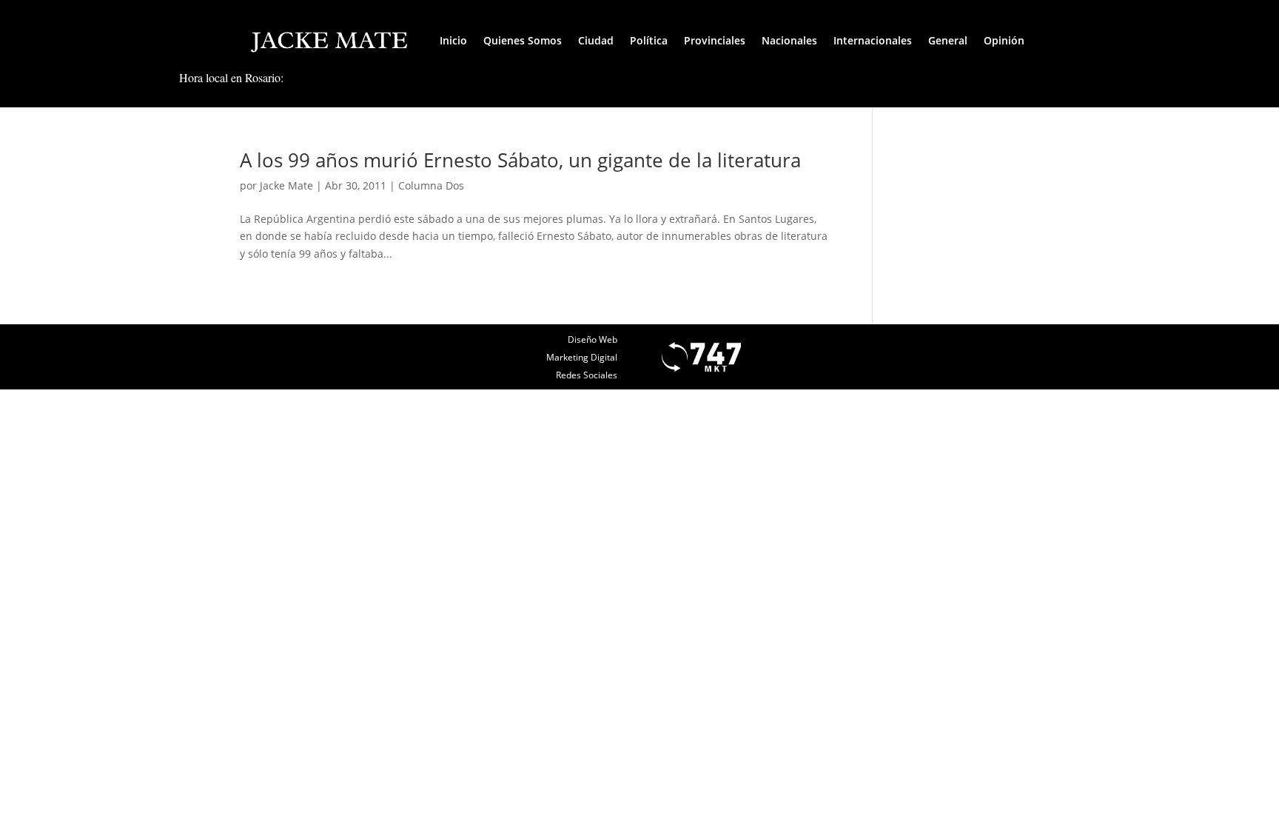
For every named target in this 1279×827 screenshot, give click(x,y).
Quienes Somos (522, 40)
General (947, 40)
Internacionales (872, 40)
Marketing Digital (581, 357)
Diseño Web (592, 339)
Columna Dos (431, 185)
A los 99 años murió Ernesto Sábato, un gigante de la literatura (520, 160)
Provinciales (714, 40)
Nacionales (789, 40)
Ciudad (596, 40)
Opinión (1004, 40)
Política (649, 40)
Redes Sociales (586, 375)
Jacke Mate (286, 185)
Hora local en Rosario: (231, 77)
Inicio (453, 40)
